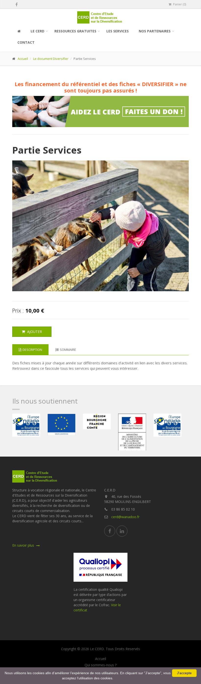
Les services (117, 31)
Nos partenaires (155, 31)
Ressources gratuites (75, 31)
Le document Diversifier (50, 58)
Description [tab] (32, 349)
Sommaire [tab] (68, 349)
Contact (26, 42)
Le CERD (37, 31)
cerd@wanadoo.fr (125, 516)
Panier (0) (179, 4)
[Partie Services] (100, 226)
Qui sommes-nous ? (100, 665)
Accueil (23, 58)
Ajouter (34, 331)
